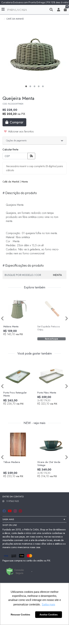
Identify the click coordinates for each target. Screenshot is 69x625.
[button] (59, 10)
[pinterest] (20, 511)
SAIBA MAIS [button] (8, 519)
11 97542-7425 (12, 501)
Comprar (19, 340)
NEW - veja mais (34, 423)
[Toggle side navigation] (3, 9)
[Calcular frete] (31, 156)
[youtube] (10, 511)
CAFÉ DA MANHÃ (15, 18)
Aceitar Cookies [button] (49, 614)
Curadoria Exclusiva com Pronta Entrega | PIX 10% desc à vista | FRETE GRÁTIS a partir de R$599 (35, 2)
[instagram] (15, 511)
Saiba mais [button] (48, 604)
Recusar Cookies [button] (20, 614)
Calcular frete (10, 149)
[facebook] (5, 511)
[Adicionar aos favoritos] (7, 297)
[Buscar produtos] (51, 10)
